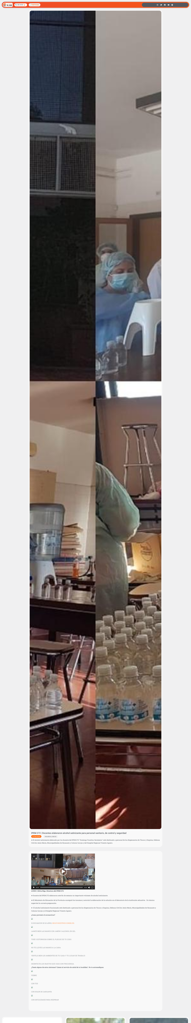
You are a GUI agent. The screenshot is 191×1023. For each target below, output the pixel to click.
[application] (63, 871)
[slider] (61, 887)
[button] (63, 871)
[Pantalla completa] (92, 887)
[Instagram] (157, 4)
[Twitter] (161, 4)
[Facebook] (164, 4)
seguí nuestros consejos (63, 923)
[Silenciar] (89, 887)
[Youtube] (168, 4)
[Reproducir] (34, 887)
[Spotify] (172, 4)
